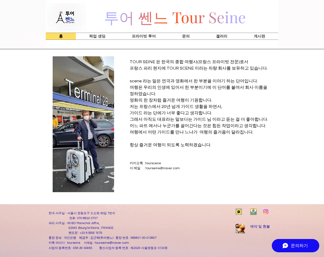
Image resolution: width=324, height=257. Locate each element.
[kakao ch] (239, 211)
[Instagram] (266, 211)
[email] (253, 211)
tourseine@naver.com (162, 168)
